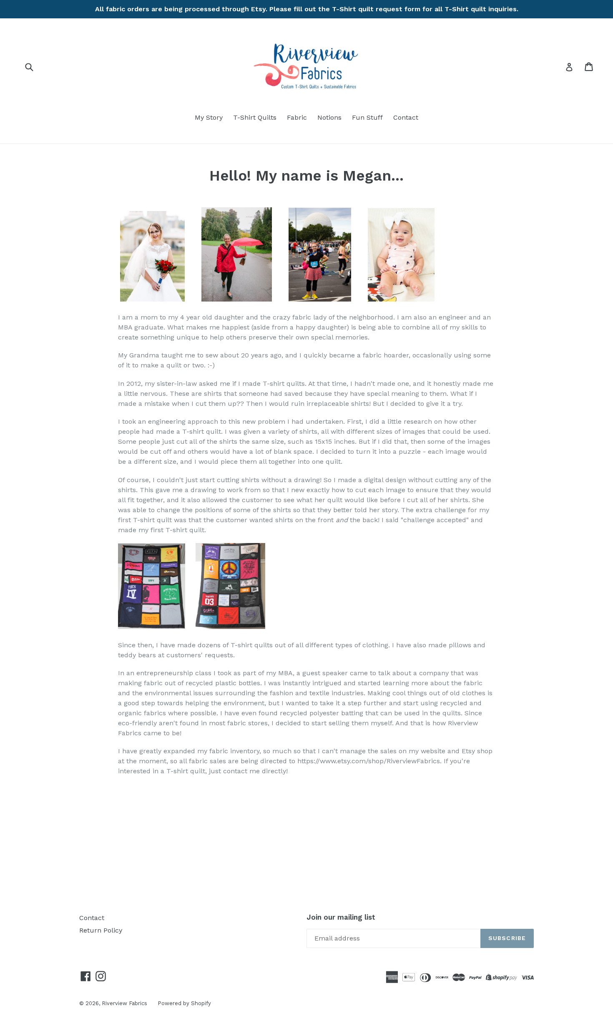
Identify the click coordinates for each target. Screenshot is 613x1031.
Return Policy (100, 930)
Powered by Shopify (184, 1003)
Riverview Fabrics (124, 1003)
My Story (209, 117)
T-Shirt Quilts (254, 117)
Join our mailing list (340, 917)
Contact (405, 117)
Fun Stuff (367, 117)
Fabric (297, 117)
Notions (329, 117)
